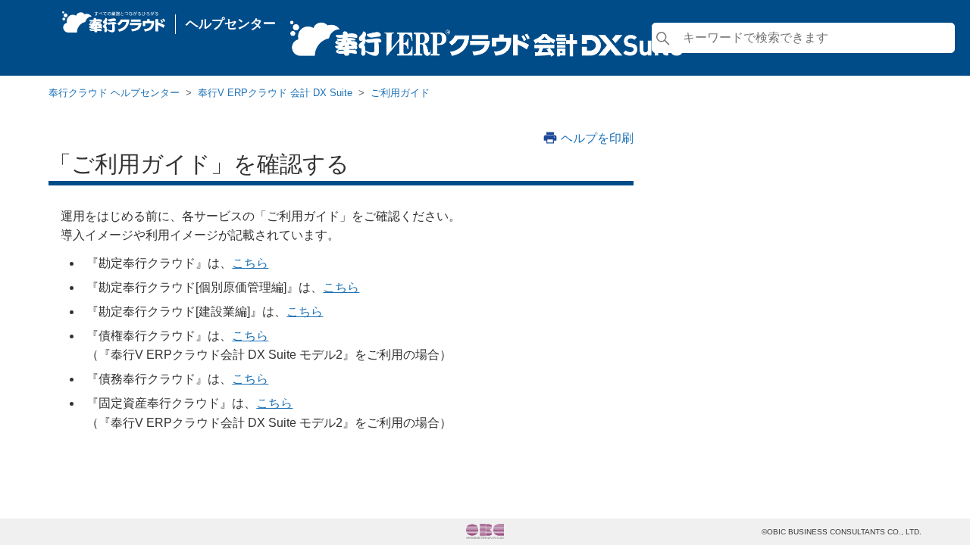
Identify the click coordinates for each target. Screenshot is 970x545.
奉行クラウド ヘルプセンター (114, 92)
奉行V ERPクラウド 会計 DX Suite (275, 92)
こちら (250, 263)
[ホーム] (113, 18)
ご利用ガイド (400, 92)
